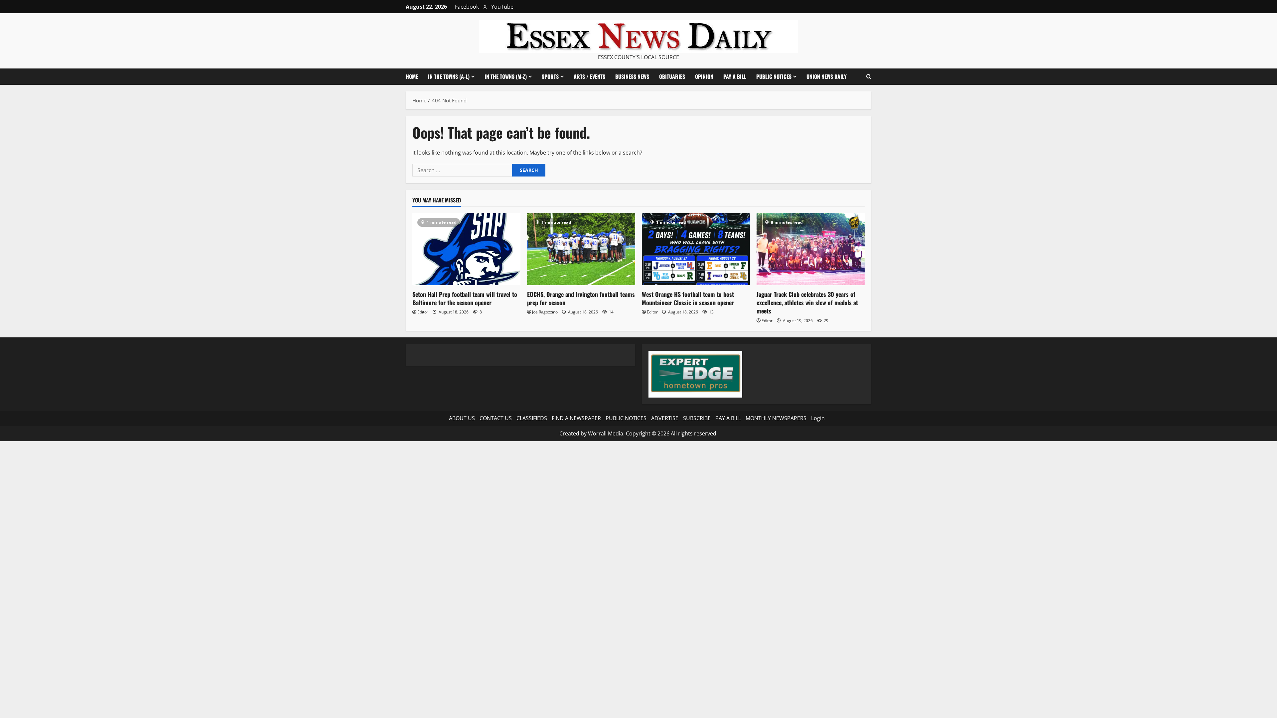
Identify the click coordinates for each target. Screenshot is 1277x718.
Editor (422, 312)
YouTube (502, 6)
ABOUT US (462, 418)
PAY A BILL (734, 76)
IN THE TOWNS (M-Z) (506, 76)
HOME (412, 76)
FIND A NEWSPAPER (576, 418)
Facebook (467, 6)
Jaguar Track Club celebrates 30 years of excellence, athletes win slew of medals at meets (807, 302)
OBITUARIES (672, 76)
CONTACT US (496, 418)
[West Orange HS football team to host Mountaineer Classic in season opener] (696, 249)
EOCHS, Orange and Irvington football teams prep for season (581, 298)
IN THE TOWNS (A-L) (449, 76)
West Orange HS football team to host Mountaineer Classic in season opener (688, 298)
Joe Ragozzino (545, 312)
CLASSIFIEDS (531, 418)
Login (818, 418)
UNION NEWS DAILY (826, 76)
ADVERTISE (664, 418)
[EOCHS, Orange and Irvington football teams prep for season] (581, 249)
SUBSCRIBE (697, 418)
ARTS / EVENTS (589, 76)
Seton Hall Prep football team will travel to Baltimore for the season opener (464, 298)
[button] (868, 76)
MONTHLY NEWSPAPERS (776, 418)
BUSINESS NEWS (632, 76)
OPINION (704, 76)
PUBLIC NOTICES (626, 418)
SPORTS (550, 76)
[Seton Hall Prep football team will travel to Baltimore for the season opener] (466, 249)
